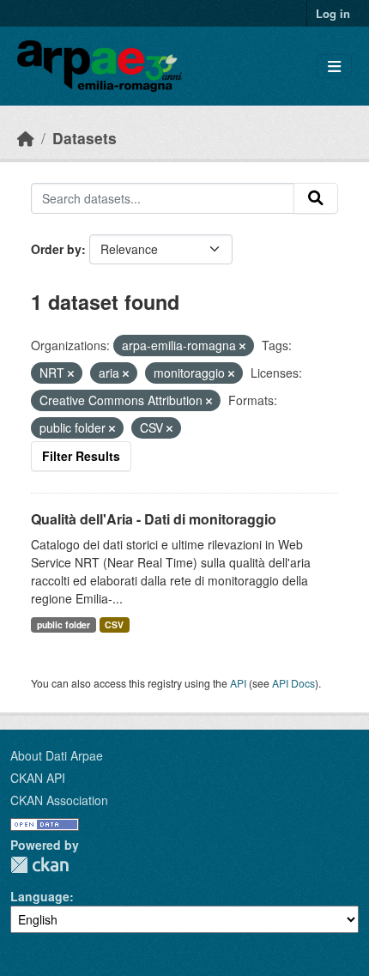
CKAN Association (59, 800)
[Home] (25, 138)
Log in (333, 13)
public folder (63, 624)
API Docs (293, 683)
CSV (114, 624)
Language (40, 896)
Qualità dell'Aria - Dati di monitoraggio (153, 519)
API (238, 683)
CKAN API (37, 777)
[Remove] (242, 346)
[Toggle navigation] (334, 66)
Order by (56, 249)
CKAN (39, 865)
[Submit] (315, 198)
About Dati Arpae (56, 755)
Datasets (84, 138)
